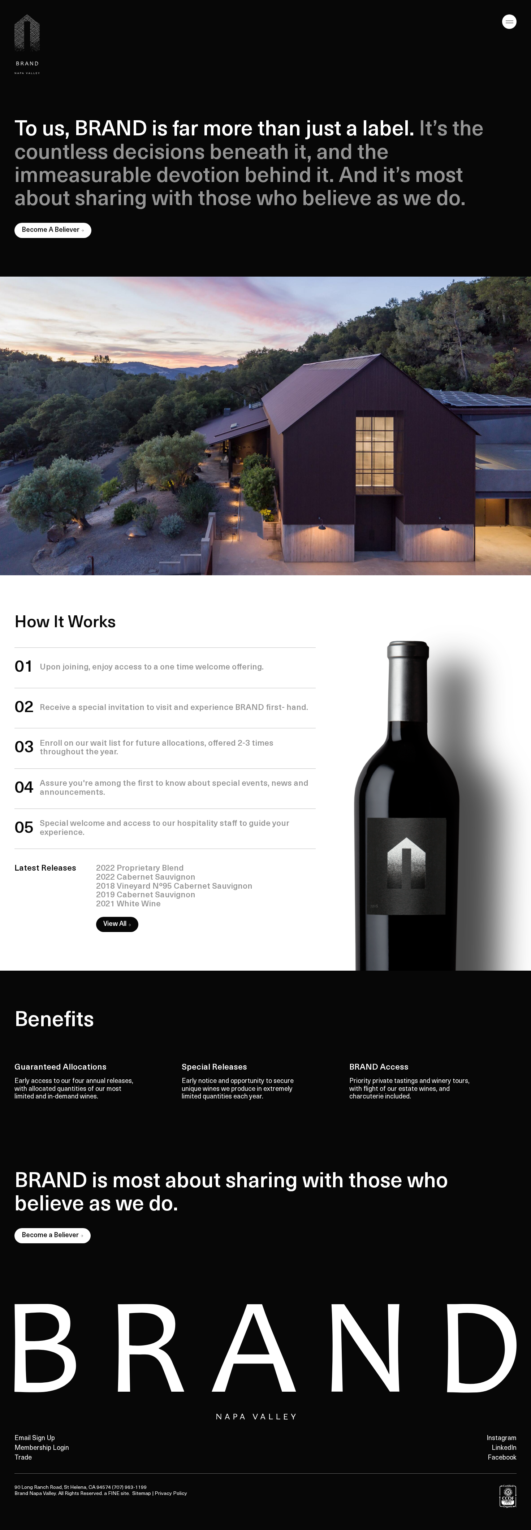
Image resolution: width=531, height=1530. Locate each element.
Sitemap (141, 1493)
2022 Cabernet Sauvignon (145, 878)
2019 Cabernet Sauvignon (145, 895)
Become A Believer (56, 232)
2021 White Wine (128, 904)
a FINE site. (118, 1493)
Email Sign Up (34, 1438)
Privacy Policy (171, 1493)
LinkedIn (504, 1448)
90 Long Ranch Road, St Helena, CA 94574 (63, 1487)
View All (114, 924)
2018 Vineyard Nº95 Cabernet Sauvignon (174, 887)
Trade (23, 1458)
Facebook (502, 1458)
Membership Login (41, 1448)
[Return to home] (27, 44)
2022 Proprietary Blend (140, 868)
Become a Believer (56, 1237)
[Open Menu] (509, 21)
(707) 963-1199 (129, 1487)
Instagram (502, 1438)
